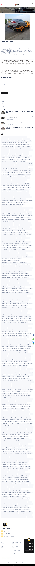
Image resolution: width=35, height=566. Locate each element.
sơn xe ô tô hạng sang (23, 402)
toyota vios (25, 494)
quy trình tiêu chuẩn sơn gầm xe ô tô (7, 318)
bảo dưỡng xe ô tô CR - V (5, 163)
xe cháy (15, 503)
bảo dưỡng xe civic (26, 157)
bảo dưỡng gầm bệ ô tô (27, 148)
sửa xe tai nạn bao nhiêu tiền (23, 462)
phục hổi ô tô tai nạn (30, 279)
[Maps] (33, 344)
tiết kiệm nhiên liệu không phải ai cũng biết (15, 492)
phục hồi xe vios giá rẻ (19, 309)
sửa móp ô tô (4, 438)
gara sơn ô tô (23, 219)
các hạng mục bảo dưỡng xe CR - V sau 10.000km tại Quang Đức (20, 172)
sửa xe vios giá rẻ (28, 466)
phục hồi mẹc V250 (4, 279)
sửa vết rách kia (10, 445)
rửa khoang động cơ (11, 320)
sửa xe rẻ (27, 460)
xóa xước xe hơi (15, 513)
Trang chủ (2, 542)
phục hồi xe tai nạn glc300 (15, 299)
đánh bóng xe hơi (12, 204)
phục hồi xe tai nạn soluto (23, 305)
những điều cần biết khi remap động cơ (7, 264)
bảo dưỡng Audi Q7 (5, 148)
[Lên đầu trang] (17, 560)
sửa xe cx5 (9, 449)
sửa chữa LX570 (12, 419)
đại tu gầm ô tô (10, 196)
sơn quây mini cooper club (25, 378)
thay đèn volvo (4, 483)
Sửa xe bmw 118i (4, 447)
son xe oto (3, 406)
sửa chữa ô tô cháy (22, 421)
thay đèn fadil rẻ (10, 477)
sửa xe (16, 445)
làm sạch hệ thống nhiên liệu (6, 245)
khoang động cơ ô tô (5, 234)
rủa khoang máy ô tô (24, 322)
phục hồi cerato (15, 271)
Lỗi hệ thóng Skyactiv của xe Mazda (12, 247)
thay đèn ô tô (9, 479)
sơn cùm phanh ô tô (19, 333)
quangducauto (4, 316)
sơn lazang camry (21, 348)
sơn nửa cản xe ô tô (13, 367)
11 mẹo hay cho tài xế (26, 138)
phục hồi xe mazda (4, 290)
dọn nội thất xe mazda (22, 215)
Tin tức (3, 104)
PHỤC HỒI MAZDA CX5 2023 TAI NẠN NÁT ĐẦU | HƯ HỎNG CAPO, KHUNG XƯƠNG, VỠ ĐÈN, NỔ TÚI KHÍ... (17, 63)
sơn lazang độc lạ (18, 350)
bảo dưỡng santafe (5, 157)
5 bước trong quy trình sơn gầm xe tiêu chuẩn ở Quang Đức (10, 142)
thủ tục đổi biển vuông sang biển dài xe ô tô (8, 490)
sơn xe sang (28, 408)
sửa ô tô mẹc (10, 440)
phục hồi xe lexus (29, 288)
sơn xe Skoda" (9, 410)
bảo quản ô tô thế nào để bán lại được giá (14, 168)
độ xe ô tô (24, 211)
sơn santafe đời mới (24, 382)
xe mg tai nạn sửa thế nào (24, 505)
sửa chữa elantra (20, 417)
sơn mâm (17, 357)
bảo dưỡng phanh (21, 155)
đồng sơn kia (4, 217)
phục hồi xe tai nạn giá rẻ (5, 299)
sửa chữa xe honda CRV (27, 425)
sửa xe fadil (15, 449)
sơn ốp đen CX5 (9, 372)
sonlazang (9, 415)
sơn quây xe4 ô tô (11, 382)
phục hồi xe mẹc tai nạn (19, 290)
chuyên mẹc (3, 185)
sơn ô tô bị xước (23, 367)
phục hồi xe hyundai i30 (21, 288)
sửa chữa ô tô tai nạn (29, 423)
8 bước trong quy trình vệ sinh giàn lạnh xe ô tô (23, 144)
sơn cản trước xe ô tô (12, 329)
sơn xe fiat (24, 391)
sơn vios (14, 387)
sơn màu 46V (28, 359)
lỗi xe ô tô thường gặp (5, 249)
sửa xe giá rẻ (20, 449)
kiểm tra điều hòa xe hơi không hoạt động (8, 241)
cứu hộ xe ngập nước (15, 189)
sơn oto (25, 374)
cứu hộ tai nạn (4, 189)
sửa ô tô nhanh (24, 440)
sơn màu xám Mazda (11, 361)
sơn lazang (8, 348)
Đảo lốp (23, 204)
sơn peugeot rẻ (30, 374)
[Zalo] (33, 337)
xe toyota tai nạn (23, 511)
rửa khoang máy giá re (16, 322)
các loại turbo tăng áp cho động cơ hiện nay (24, 174)
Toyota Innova (4, 494)
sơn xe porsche (22, 408)
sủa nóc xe (22, 438)
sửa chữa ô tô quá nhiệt (20, 423)
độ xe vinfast (29, 211)
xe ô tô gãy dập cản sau (18, 509)
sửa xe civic (29, 447)
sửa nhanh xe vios (16, 438)
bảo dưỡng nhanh (19, 153)
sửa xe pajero (4, 460)
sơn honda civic (15, 344)
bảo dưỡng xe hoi (27, 159)
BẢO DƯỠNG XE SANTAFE (21, 163)
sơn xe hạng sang (9, 393)
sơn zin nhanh (4, 415)
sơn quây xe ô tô (18, 376)
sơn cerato (18, 329)
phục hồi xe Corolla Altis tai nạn (6, 286)
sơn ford (30, 342)
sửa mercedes (26, 436)
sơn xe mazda (22, 397)
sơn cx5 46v (29, 333)
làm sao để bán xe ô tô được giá (26, 245)
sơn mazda (18, 361)
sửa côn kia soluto (18, 432)
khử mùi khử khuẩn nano (13, 234)
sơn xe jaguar (28, 395)
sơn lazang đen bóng (11, 350)
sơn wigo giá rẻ (24, 387)
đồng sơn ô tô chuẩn (16, 217)
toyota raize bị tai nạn (18, 494)
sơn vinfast (3, 387)
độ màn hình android (14, 211)
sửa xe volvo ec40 (15, 468)
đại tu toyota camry (9, 198)
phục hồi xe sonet (29, 294)
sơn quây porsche (10, 380)
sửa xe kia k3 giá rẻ (16, 453)
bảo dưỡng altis (29, 146)
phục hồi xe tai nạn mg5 (24, 301)
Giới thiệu (3, 101)
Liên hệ (3, 106)
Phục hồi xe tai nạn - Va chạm (16, 542)
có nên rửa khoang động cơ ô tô (20, 185)
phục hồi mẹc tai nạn (25, 277)
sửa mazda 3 (16, 436)
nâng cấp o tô (19, 258)
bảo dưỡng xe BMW (19, 157)
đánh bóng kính (22, 200)
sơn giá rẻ (9, 344)
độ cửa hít (3, 211)
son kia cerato (12, 346)
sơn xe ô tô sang (27, 404)
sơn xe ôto (8, 406)
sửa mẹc (20, 436)
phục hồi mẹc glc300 (18, 277)
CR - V (13, 187)
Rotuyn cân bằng (4, 320)
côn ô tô (27, 185)
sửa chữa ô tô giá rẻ (5, 423)
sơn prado (8, 376)
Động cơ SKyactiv (29, 215)
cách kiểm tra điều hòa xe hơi (25, 176)
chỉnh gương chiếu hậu (5, 183)
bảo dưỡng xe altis (12, 157)
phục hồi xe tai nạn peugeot (17, 303)
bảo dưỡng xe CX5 (4, 159)
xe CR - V (30, 503)
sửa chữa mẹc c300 (19, 419)
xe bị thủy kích (11, 503)
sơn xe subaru (15, 410)
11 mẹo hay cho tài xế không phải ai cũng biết (8, 140)
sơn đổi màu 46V (4, 335)
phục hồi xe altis (4, 284)
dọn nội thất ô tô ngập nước (6, 215)
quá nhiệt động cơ (4, 314)
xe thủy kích (17, 511)
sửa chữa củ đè (4, 417)
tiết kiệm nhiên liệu (4, 492)
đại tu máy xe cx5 (23, 196)
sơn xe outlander (13, 406)
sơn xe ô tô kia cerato (5, 404)
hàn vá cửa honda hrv (13, 226)
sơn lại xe (16, 346)
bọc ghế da (30, 170)
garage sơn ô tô (19, 221)
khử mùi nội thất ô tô (22, 234)
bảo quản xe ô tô (24, 168)
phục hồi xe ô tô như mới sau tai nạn (23, 292)
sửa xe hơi (25, 449)
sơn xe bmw (9, 389)
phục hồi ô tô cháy (22, 279)
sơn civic (9, 331)
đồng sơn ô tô (9, 217)
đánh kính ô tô (18, 204)
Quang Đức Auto (22, 314)
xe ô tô (21, 507)
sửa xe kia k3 (10, 453)
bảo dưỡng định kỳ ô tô (18, 148)
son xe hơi (15, 393)
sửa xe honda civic (4, 451)
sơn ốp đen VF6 (30, 372)
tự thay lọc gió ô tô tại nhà (14, 498)
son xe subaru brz (21, 410)
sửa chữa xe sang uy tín (12, 430)
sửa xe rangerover (21, 460)
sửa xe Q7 (15, 460)
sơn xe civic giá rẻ (30, 389)
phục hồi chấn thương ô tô (6, 273)
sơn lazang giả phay (11, 352)
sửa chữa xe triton (29, 430)
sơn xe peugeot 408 (27, 406)
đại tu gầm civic (4, 196)
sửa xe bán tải (25, 445)
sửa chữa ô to (9, 421)
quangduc (28, 314)
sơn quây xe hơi (23, 380)
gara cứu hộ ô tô (4, 219)
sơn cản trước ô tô (4, 329)
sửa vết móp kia (4, 445)
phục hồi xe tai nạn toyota (5, 307)
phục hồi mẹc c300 (10, 277)
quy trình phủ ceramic (19, 316)
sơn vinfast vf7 (9, 387)
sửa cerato (22, 415)
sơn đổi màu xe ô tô (19, 342)
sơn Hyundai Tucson (27, 344)
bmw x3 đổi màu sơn (8, 170)
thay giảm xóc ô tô (27, 483)
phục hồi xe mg (26, 290)
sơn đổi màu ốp (25, 337)
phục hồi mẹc (4, 277)
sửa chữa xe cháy (19, 425)
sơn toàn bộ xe (31, 382)
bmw (2, 170)
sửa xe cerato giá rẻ (22, 447)
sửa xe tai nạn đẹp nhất (5, 464)
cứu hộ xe (9, 189)
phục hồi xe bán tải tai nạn (12, 284)
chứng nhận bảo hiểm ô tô (25, 183)
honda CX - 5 (13, 230)
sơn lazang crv (27, 348)
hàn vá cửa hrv (20, 226)
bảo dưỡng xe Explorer (12, 159)
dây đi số (19, 206)
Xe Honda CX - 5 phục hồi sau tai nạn (7, 505)
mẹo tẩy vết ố (25, 256)
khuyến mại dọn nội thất (5, 236)
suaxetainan (26, 470)
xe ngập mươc (10, 507)
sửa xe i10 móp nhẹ (18, 451)
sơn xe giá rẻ (4, 393)
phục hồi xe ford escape (5, 288)
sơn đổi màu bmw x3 (11, 335)
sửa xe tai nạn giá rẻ (13, 464)
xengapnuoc (29, 511)
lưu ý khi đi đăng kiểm (13, 249)
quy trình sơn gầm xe (27, 316)
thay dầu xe (26, 475)
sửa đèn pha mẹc (4, 434)
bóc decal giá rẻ (24, 170)
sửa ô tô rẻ (29, 440)
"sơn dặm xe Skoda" (5, 138)
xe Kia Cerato (16, 505)
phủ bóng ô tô (22, 269)
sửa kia (11, 436)
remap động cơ (16, 318)
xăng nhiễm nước (4, 503)
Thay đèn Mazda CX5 (24, 477)
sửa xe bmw (31, 445)
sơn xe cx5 (13, 391)
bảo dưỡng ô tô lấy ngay (13, 155)
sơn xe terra (28, 410)
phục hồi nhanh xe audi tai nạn (13, 279)
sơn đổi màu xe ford (5, 342)
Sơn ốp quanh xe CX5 (19, 374)
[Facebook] (33, 335)
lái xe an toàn (17, 243)
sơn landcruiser (30, 346)
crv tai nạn (16, 187)
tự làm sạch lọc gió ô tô (5, 498)
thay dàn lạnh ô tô (4, 475)
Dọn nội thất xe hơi (14, 215)
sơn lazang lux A (25, 352)
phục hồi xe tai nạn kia (5, 301)
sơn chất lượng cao (24, 329)
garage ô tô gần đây (5, 221)
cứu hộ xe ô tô (22, 189)
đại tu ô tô (3, 198)
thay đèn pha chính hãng (5, 481)
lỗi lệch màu (20, 247)
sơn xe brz (14, 389)
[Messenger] (33, 342)
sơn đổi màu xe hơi (12, 342)
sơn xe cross (4, 391)
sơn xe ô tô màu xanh (13, 404)
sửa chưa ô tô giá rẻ (29, 421)
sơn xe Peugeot (20, 406)
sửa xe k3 (24, 451)
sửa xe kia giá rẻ (4, 453)
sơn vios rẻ (18, 387)
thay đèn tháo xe (20, 481)
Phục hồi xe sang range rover (21, 294)
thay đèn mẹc (4, 479)
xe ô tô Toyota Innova (11, 511)
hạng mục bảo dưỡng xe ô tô (16, 228)
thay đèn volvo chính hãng (12, 483)
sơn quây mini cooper (16, 378)
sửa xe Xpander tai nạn (5, 470)
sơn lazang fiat (25, 350)
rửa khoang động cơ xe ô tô (20, 320)
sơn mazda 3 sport (24, 361)
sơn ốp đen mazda (16, 372)
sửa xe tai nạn (15, 462)
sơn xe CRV (9, 391)
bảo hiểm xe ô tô (4, 168)
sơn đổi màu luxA (25, 335)
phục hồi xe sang (12, 294)
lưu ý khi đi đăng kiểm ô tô (22, 249)
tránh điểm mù (12, 496)
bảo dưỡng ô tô (25, 153)
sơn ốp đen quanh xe (23, 372)
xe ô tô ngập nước (26, 509)
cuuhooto (27, 189)
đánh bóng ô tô (4, 202)
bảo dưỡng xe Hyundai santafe (6, 161)
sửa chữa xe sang (4, 430)
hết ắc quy (23, 228)
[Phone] (33, 339)
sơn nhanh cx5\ (9, 365)
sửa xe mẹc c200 (16, 455)
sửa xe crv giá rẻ (4, 449)
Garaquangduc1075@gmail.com (9, 536)
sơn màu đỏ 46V (4, 361)
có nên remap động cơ (10, 185)
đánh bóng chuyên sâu (5, 200)
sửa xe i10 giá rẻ (11, 451)
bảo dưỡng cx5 (11, 148)
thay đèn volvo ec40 (20, 483)
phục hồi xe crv (15, 286)
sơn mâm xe (16, 359)
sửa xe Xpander (27, 468)
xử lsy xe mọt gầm (22, 513)
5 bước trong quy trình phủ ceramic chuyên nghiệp (24, 140)
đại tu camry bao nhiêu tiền (11, 191)
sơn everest (26, 342)
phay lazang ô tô (16, 269)
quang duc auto (16, 314)
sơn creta (18, 331)
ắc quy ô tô (7, 146)
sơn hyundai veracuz (5, 346)
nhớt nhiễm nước (16, 260)
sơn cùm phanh (4, 333)
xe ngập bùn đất (4, 507)
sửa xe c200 (10, 447)
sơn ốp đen (3, 372)
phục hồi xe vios (12, 309)
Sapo (26, 562)
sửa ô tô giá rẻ (4, 440)
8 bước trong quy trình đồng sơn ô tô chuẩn (8, 144)
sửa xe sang (3, 462)
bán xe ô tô (18, 146)
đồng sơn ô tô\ (23, 217)
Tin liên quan (3, 109)
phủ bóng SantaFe (28, 269)
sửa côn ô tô (24, 432)
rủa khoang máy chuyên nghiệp (6, 322)
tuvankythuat (27, 498)
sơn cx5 (24, 333)
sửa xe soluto (9, 462)
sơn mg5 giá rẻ (23, 363)
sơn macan (7, 357)
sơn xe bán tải (4, 389)
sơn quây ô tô (4, 380)
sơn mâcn (12, 357)
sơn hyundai (21, 344)
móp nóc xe (30, 256)
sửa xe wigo (22, 468)
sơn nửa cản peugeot (5, 367)
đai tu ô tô (29, 196)
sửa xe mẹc (10, 455)
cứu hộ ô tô (28, 187)
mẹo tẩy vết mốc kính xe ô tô (17, 256)
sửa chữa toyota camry (5, 425)
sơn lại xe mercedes (23, 346)
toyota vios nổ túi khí (5, 496)
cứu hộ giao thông (22, 187)
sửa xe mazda (30, 453)
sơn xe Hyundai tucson (11, 395)
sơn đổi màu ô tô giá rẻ (18, 337)
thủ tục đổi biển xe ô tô (19, 490)
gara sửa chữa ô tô (29, 219)
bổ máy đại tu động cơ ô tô (17, 170)
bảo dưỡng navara (12, 153)
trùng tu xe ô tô (23, 496)
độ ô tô (20, 211)
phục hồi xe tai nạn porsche (6, 305)
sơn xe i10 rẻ (23, 395)
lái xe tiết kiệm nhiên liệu (24, 243)
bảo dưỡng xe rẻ (13, 163)
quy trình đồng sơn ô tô (11, 316)
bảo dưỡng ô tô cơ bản (5, 155)
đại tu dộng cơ (27, 191)
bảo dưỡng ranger (28, 155)
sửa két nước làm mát (5, 436)
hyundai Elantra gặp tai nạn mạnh (7, 232)
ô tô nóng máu (4, 269)
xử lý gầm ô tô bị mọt (29, 513)
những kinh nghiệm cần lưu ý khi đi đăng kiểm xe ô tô (22, 264)
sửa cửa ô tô (30, 432)
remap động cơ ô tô (23, 318)
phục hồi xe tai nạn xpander (15, 307)
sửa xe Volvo (9, 468)
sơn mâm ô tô (28, 357)
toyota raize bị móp (10, 494)
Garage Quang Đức (12, 221)
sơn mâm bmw (22, 357)
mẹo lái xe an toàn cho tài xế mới (6, 256)
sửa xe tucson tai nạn (5, 466)
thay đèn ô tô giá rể (16, 479)
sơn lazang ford (4, 352)
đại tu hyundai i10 (17, 196)
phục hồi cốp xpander (24, 273)
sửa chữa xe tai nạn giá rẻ (21, 430)
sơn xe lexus (16, 397)
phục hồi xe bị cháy (20, 284)
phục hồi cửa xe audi (20, 275)
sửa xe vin (11, 466)
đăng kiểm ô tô (16, 198)
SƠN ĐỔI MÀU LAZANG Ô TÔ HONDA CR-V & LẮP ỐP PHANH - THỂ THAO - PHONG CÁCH (15, 60)
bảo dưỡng (23, 146)
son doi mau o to (4, 337)
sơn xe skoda (4, 410)
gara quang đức (10, 219)
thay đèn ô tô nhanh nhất (24, 479)
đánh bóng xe (25, 202)
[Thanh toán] (2, 558)
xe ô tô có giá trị (4, 509)
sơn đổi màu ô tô (10, 337)
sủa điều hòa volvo (18, 434)
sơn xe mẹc (27, 397)
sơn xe (29, 387)
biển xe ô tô (30, 168)
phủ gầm (9, 271)
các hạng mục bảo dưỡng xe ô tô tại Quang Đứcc (9, 174)
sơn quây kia (10, 378)
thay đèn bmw (4, 477)
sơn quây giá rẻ (4, 378)
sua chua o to (4, 421)
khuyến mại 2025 (28, 234)
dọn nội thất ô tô (29, 213)
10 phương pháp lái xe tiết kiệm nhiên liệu (15, 138)
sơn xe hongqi (25, 393)
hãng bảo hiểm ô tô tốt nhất (6, 228)
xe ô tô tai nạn (4, 511)
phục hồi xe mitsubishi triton (6, 292)
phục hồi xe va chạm (5, 309)
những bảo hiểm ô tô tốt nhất (22, 262)
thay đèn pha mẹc (13, 481)
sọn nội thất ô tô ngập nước (23, 365)
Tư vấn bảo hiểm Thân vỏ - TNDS (17, 550)
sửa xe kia (28, 451)
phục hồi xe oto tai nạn (5, 294)
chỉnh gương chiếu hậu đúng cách (15, 183)
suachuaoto (12, 470)
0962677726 (7, 533)
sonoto (13, 415)
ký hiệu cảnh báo (18, 241)
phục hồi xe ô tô (14, 292)
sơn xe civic (24, 389)
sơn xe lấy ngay (4, 397)
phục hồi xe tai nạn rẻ (15, 305)
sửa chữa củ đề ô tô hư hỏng (12, 417)
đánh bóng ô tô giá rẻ (11, 202)
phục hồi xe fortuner (14, 288)
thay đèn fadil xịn (16, 477)
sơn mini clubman (29, 363)
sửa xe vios (22, 466)
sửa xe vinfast (17, 466)
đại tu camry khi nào (20, 191)
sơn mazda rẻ (17, 363)
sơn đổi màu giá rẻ (19, 335)
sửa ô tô (27, 438)
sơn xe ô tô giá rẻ (15, 402)
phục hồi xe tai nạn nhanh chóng (6, 303)
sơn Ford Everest (4, 344)
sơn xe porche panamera (14, 408)
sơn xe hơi (20, 393)
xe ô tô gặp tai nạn (11, 509)
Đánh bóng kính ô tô (29, 200)
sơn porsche (3, 376)
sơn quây (13, 376)
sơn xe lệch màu (10, 397)
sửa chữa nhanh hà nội (27, 419)
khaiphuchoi (26, 232)
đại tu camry (4, 191)
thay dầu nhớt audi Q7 (19, 475)
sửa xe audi (20, 445)
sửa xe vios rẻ (4, 468)
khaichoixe (20, 232)
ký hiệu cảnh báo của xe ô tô (26, 241)
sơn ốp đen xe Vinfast (11, 374)
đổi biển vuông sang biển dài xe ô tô (7, 213)
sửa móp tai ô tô (9, 438)
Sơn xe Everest (19, 391)
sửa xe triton (26, 464)
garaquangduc (25, 221)
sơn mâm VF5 (4, 359)
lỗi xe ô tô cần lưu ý (27, 247)
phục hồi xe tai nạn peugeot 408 (27, 303)
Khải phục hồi (15, 232)
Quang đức (10, 314)
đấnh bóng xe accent (5, 204)
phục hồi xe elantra (22, 286)
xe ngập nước (16, 507)
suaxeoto (20, 470)
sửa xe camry (16, 447)
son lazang (3, 348)
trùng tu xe (17, 496)
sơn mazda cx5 (4, 363)
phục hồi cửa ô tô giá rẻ (12, 275)
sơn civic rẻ (14, 331)
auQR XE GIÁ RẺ (12, 146)
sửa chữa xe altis (12, 425)
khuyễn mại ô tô (23, 236)
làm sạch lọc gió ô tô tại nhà (16, 245)
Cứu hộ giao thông (7, 41)
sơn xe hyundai (4, 395)
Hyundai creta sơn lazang (21, 230)
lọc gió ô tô (3, 247)
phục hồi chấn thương (22, 271)
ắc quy (3, 146)
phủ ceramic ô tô (4, 271)
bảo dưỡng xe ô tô (22, 161)
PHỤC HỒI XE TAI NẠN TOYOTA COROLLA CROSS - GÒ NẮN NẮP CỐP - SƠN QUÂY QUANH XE (15, 70)
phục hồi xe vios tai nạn (27, 309)
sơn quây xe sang (4, 382)
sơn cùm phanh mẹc (11, 333)
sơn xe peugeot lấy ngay (5, 408)
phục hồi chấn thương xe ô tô (15, 273)
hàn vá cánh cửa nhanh (5, 226)
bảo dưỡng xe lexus (15, 161)
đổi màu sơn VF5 (22, 213)
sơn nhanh (3, 365)
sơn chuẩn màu (4, 331)
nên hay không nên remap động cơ (7, 260)
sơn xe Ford (29, 391)
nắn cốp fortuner (12, 258)
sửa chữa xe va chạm (5, 432)
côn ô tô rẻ (3, 187)
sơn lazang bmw (14, 348)
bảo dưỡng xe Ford (20, 159)
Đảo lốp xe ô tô (14, 206)
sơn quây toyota (16, 380)
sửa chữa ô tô (28, 415)
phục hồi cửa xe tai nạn (28, 275)
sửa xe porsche (10, 460)
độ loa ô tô (8, 211)
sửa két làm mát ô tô (25, 434)
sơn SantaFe (17, 382)
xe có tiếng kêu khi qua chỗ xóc (23, 503)
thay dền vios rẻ (26, 481)
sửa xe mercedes (23, 455)
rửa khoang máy (28, 320)
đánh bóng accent (22, 198)
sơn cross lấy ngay (24, 331)
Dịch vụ (3, 103)
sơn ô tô (18, 367)
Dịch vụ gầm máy (15, 547)
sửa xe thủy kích (20, 464)
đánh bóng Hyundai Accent (14, 200)
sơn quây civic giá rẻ (26, 376)
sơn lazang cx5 (4, 350)
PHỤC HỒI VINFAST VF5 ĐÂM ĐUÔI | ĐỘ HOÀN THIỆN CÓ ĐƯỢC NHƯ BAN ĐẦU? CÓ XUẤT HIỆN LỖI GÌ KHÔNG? (17, 73)
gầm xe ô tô (28, 217)
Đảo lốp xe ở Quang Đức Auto (6, 206)
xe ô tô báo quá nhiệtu (27, 507)
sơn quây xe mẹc (29, 380)
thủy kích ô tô (26, 490)
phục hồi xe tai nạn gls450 (24, 299)
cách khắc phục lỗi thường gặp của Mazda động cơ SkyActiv (11, 176)
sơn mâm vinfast (10, 359)
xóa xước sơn (9, 513)
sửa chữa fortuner (27, 417)
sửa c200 (17, 415)
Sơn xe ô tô (14, 543)
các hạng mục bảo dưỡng (5, 172)
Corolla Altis (8, 187)
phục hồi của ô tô (4, 275)
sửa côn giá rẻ (12, 432)
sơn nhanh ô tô (15, 365)
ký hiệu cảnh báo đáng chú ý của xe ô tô (7, 243)
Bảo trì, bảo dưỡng (15, 546)
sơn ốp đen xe (4, 374)
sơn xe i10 (17, 395)
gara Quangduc (17, 219)
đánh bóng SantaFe (19, 202)
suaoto (17, 470)
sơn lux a (3, 357)
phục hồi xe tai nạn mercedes (14, 301)
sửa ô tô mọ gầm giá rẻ (16, 440)
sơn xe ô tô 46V (9, 402)
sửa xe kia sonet (23, 453)
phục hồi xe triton (23, 307)
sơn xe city (19, 389)
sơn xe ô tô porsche (21, 404)
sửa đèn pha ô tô (11, 434)
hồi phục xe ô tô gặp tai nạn (6, 230)
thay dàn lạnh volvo (12, 475)
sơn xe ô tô (3, 402)
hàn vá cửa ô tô (27, 226)
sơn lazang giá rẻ (18, 352)
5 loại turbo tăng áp (24, 142)
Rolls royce (29, 318)
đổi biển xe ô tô (16, 213)
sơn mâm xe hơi (22, 359)
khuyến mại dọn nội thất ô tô (15, 236)
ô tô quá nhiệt (10, 269)
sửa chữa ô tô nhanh (12, 423)
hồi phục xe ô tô (29, 228)
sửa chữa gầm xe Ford (5, 419)
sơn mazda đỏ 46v (10, 363)
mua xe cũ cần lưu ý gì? (5, 258)
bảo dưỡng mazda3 (5, 153)
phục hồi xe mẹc (11, 290)
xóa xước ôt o (4, 513)
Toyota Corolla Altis (29, 492)
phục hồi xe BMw (27, 284)
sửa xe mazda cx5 (4, 455)
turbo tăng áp (22, 498)
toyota (24, 492)
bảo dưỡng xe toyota (30, 163)
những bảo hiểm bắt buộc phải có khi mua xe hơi (9, 262)
